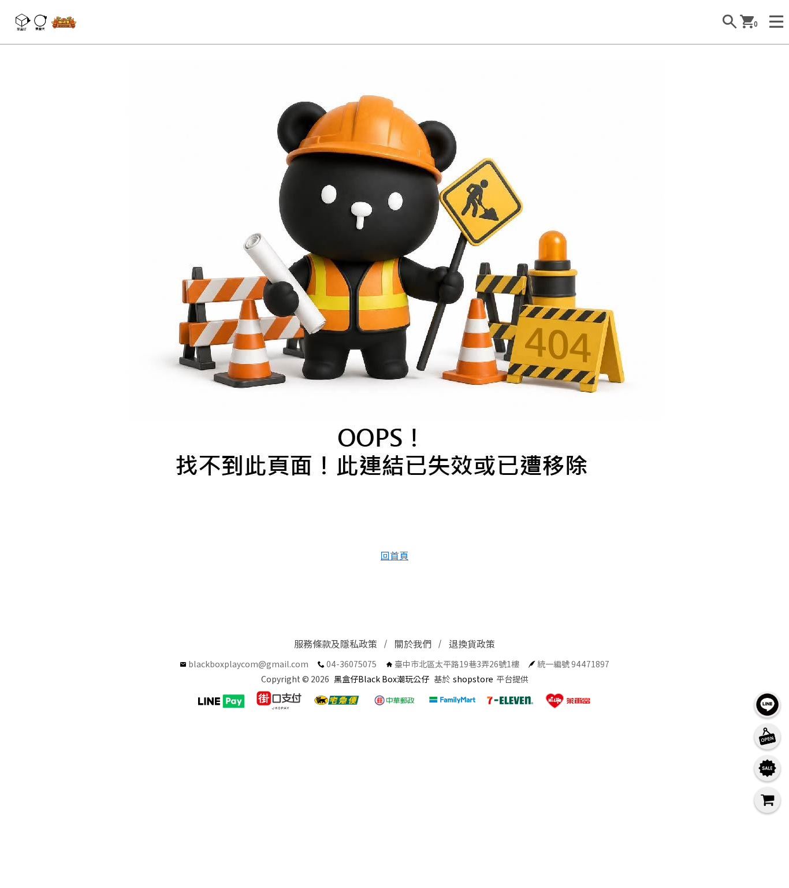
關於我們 (412, 644)
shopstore (473, 679)
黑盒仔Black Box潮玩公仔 (381, 679)
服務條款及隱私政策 (335, 644)
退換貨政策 (472, 644)
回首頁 (394, 555)
